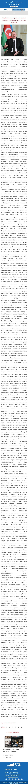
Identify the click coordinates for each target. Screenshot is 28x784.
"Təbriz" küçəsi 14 (13, 772)
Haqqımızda (8, 769)
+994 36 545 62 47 (14, 775)
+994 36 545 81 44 (13, 777)
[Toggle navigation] (14, 13)
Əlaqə (15, 769)
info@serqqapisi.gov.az (15, 774)
